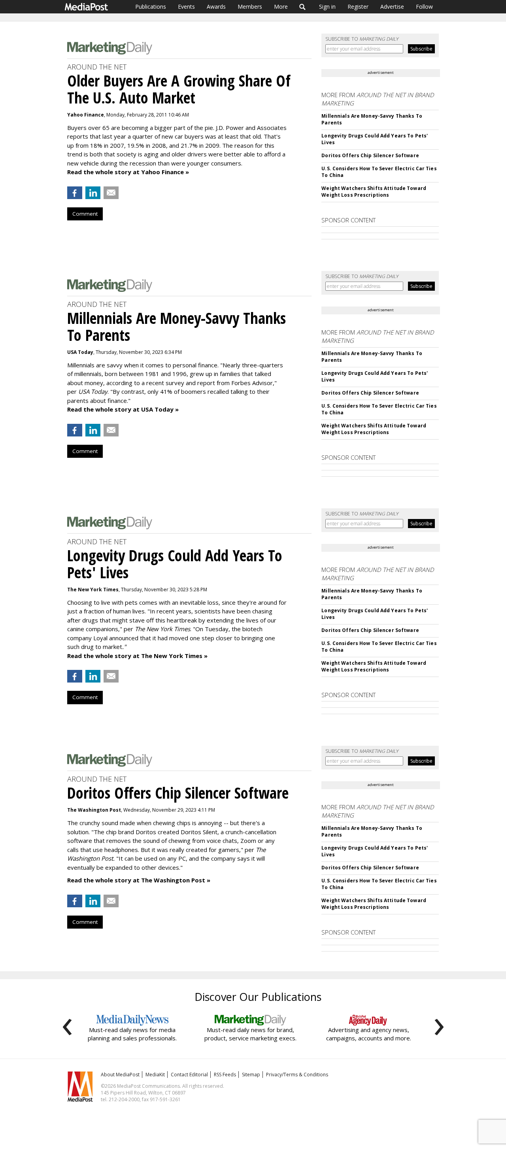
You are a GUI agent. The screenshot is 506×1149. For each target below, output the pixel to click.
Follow (424, 6)
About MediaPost (120, 1074)
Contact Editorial (189, 1074)
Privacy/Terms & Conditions (297, 1074)
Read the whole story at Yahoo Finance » (128, 172)
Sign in (327, 6)
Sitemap (251, 1074)
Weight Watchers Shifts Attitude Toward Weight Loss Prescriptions (373, 191)
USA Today (80, 352)
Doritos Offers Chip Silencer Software (370, 155)
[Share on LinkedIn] (92, 192)
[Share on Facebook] (74, 192)
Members (250, 6)
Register (357, 6)
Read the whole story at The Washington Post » (138, 880)
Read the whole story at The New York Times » (137, 656)
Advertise (392, 6)
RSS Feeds (225, 1074)
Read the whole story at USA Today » (123, 409)
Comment (85, 213)
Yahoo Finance (85, 114)
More (281, 6)
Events (186, 6)
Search (303, 6)
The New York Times (93, 589)
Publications (150, 6)
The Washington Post (94, 810)
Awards (216, 6)
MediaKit (155, 1074)
